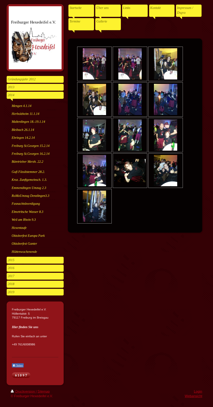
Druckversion (25, 391)
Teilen (19, 365)
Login (198, 391)
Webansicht (193, 396)
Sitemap (43, 391)
